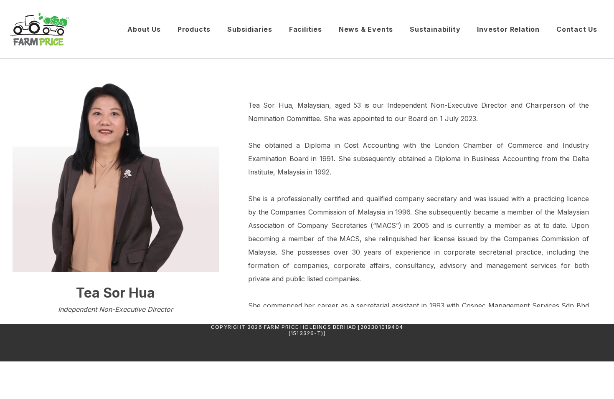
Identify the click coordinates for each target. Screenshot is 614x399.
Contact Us (576, 29)
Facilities (305, 29)
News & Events (366, 29)
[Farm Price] (63, 29)
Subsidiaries (249, 29)
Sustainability (435, 29)
